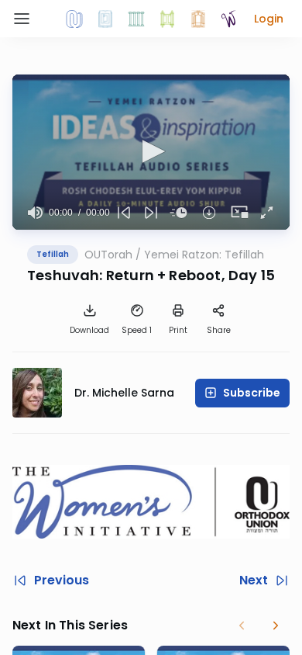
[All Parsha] (167, 18)
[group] (35, 213)
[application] (151, 152)
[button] (268, 18)
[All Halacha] (136, 18)
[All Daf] (198, 18)
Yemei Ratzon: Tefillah (204, 254)
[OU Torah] (74, 18)
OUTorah (108, 254)
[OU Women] (229, 18)
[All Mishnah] (105, 18)
